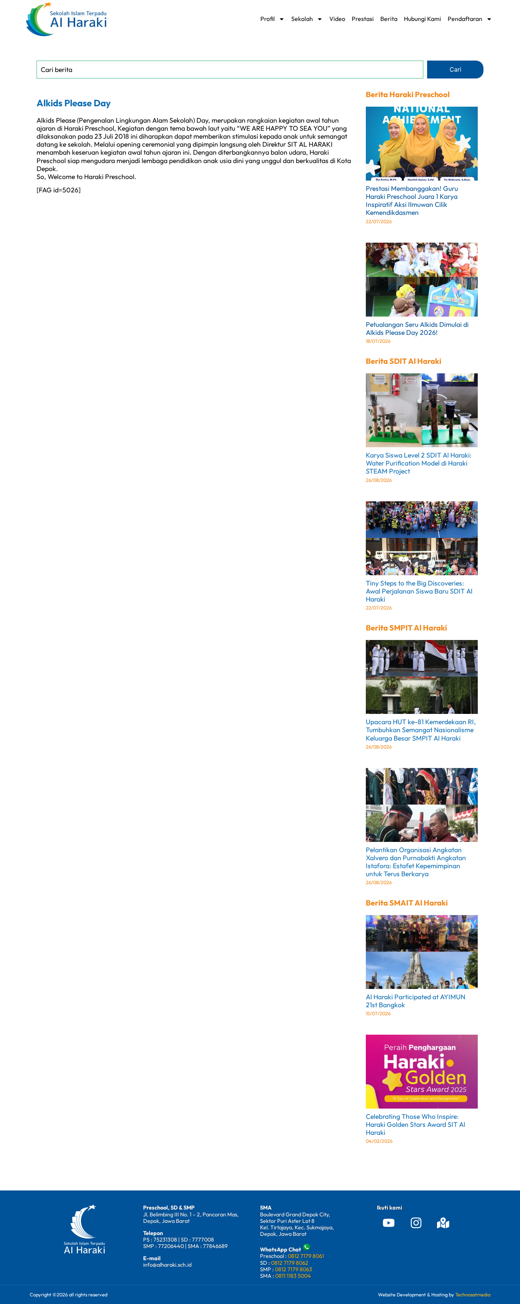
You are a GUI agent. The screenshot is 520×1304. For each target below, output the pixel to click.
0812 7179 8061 (306, 1256)
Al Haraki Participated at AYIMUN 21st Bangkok (415, 1000)
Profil (267, 18)
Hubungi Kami (422, 18)
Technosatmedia (472, 1294)
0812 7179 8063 (293, 1269)
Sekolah (302, 18)
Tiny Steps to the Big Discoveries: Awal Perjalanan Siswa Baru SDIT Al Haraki (419, 591)
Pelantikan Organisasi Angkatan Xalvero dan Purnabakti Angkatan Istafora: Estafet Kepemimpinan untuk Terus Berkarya (416, 861)
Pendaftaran (465, 18)
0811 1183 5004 (293, 1275)
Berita (388, 18)
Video (337, 18)
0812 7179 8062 (289, 1262)
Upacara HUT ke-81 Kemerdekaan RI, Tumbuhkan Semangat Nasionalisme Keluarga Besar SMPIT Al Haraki (421, 729)
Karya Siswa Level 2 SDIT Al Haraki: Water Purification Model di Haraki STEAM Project (419, 463)
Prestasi (363, 18)
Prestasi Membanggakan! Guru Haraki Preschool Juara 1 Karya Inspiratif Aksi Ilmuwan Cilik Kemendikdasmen (412, 200)
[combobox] (230, 69)
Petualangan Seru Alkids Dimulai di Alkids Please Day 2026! (417, 328)
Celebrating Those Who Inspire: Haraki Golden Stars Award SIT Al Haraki (415, 1124)
